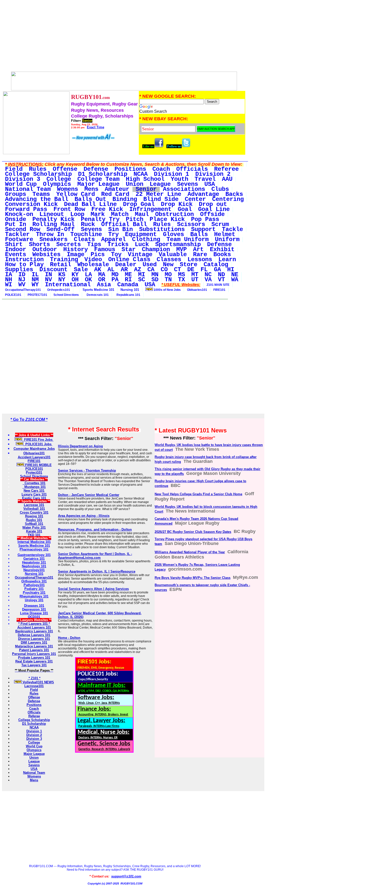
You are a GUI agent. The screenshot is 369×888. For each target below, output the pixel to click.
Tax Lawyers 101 (34, 665)
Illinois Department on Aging (80, 446)
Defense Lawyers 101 (34, 635)
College (34, 742)
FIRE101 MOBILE (38, 465)
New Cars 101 (34, 490)
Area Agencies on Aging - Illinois (83, 516)
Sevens (34, 765)
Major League (34, 754)
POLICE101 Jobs (37, 444)
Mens (34, 780)
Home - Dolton (69, 638)
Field (34, 690)
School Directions (66, 295)
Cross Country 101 (34, 512)
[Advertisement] (124, 37)
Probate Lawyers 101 (34, 657)
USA (34, 769)
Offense (34, 697)
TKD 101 (34, 535)
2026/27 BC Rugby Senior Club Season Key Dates (193, 532)
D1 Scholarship (34, 724)
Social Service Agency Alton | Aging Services (93, 589)
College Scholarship (34, 720)
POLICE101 (13, 295)
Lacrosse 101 (34, 505)
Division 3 (34, 739)
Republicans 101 (127, 295)
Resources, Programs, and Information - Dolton (95, 529)
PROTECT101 (37, 295)
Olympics (34, 750)
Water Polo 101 (34, 527)
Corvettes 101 (34, 483)
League (34, 761)
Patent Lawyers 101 (34, 650)
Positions (34, 705)
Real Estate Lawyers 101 (34, 661)
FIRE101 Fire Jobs (37, 439)
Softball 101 (34, 524)
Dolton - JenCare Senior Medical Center (88, 495)
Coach (34, 708)
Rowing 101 (34, 516)
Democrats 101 (97, 295)
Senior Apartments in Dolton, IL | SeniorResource (96, 571)
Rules (34, 693)
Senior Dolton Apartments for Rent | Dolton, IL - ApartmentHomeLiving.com (95, 556)
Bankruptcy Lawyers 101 (34, 631)
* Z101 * (34, 678)
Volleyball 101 (34, 509)
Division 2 (34, 735)
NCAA (34, 727)
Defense (34, 701)
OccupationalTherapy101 (23, 290)
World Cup (34, 746)
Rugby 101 (34, 520)
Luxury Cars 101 (34, 494)
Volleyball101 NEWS (38, 682)
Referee (34, 716)
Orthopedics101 (58, 290)
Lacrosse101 (34, 686)
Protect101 (34, 472)
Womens (34, 776)
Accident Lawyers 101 (34, 627)
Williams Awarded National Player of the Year (190, 552)
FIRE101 (219, 290)
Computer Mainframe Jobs (34, 449)
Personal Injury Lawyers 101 (34, 654)
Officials (34, 712)
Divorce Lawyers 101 (34, 639)
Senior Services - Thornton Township (87, 470)
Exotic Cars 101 (34, 498)
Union (34, 757)
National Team (34, 772)
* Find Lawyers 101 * (34, 624)
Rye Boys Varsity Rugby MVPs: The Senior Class (192, 578)
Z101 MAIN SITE (218, 285)
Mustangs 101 (34, 487)
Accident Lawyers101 (34, 457)
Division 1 (34, 731)
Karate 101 (34, 531)
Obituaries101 (197, 290)
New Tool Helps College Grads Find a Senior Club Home (198, 494)
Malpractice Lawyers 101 (34, 646)
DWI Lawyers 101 (34, 642)
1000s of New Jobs (167, 290)
